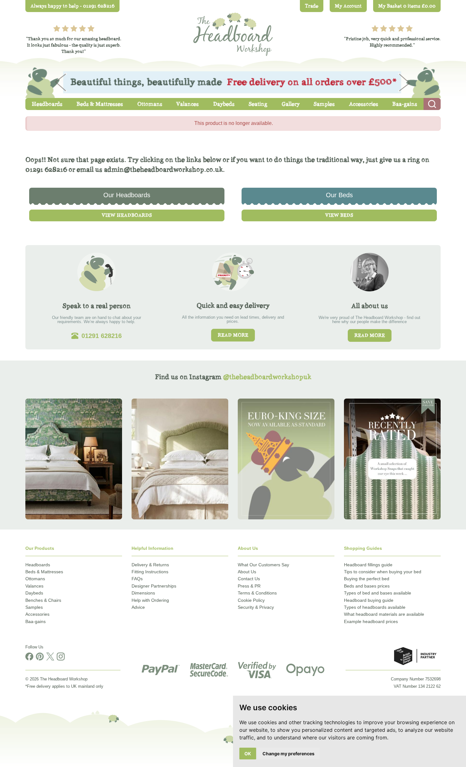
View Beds (339, 215)
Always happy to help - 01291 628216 (72, 6)
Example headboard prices (371, 621)
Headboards (37, 564)
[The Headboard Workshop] (233, 32)
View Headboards (127, 215)
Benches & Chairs (43, 600)
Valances (34, 585)
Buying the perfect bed (366, 578)
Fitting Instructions (150, 571)
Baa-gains (35, 621)
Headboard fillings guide (368, 564)
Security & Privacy (256, 607)
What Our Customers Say (263, 564)
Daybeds (34, 592)
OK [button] (247, 753)
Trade (311, 6)
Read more (233, 335)
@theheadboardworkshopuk (267, 377)
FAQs (137, 578)
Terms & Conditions (257, 592)
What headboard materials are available (384, 614)
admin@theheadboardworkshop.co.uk (163, 169)
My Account (348, 6)
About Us (247, 571)
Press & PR (249, 585)
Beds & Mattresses (44, 571)
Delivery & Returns (150, 564)
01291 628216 (46, 169)
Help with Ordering (150, 600)
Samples (34, 607)
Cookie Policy (251, 600)
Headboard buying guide (368, 600)
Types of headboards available (374, 607)
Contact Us (249, 578)
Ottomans (35, 578)
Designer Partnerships (154, 585)
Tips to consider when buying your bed (382, 571)
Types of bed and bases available (377, 592)
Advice (138, 607)
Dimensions (143, 592)
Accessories (37, 614)
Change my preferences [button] (288, 753)
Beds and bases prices (367, 585)
